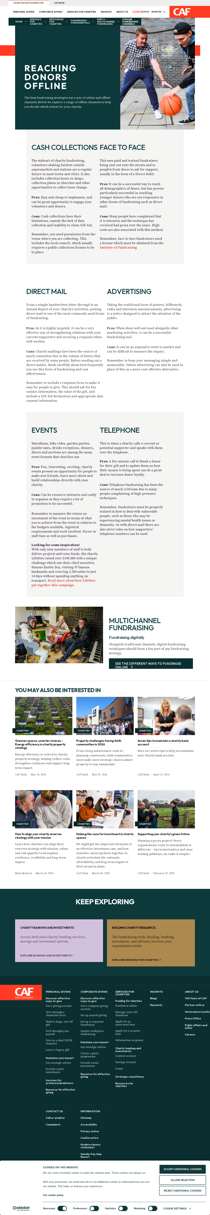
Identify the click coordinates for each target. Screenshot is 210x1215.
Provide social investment (55, 1070)
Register (156, 12)
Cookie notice (89, 1137)
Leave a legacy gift (58, 1050)
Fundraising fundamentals (80, 21)
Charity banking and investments (128, 1050)
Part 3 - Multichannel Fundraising (106, 21)
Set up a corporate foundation (92, 1023)
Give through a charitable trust (56, 1013)
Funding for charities (128, 1001)
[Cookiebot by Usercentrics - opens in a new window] (21, 1208)
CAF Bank (59, 3)
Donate (138, 11)
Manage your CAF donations (126, 1013)
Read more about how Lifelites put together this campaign (63, 582)
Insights (106, 11)
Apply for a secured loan (127, 1032)
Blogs (153, 998)
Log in (145, 12)
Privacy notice (90, 1131)
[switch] (94, 1208)
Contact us (54, 1111)
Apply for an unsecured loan (125, 1023)
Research (156, 1005)
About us (122, 11)
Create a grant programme (90, 1054)
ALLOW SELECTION (183, 1180)
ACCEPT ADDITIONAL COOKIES (183, 1169)
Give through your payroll (57, 1032)
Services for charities (81, 11)
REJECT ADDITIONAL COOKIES (182, 1190)
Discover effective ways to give (58, 999)
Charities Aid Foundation (28, 3)
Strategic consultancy (129, 1076)
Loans (119, 1068)
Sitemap (86, 1117)
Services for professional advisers (60, 1081)
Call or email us (55, 1117)
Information (90, 1111)
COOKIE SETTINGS (175, 1208)
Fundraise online (126, 1005)
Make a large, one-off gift (59, 1023)
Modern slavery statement (91, 1146)
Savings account (125, 1062)
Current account (125, 1056)
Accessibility (89, 1124)
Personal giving (23, 11)
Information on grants (129, 1040)
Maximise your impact (60, 1058)
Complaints (53, 1124)
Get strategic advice (58, 1062)
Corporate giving (50, 11)
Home (19, 21)
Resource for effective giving (60, 1091)
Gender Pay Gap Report (91, 1155)
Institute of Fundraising (118, 247)
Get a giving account (59, 1006)
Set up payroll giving (94, 1015)
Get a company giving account (94, 1007)
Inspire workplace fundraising (92, 1032)
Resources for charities (56, 21)
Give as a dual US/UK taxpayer (59, 1041)
